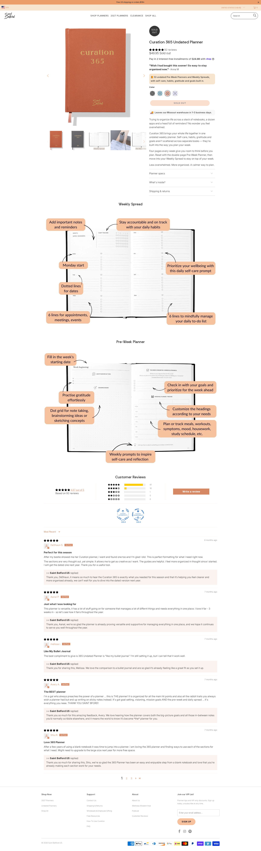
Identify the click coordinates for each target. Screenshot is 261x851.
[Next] (144, 76)
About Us (136, 800)
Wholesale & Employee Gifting (99, 811)
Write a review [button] (191, 491)
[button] (156, 49)
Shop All (44, 811)
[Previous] (48, 76)
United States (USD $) (231, 7)
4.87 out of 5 (77, 489)
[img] (51, 540)
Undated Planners (48, 806)
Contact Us (91, 800)
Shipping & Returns (95, 806)
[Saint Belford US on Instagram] (185, 831)
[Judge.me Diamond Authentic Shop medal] (123, 515)
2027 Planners (47, 800)
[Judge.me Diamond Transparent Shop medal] (138, 515)
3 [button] (131, 778)
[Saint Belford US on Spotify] (190, 831)
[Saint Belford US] (9, 16)
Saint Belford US (55, 843)
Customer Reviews (140, 816)
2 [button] (126, 778)
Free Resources (93, 816)
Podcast (135, 811)
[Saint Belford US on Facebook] (179, 831)
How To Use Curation (96, 821)
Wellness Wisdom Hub (141, 806)
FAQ (88, 826)
